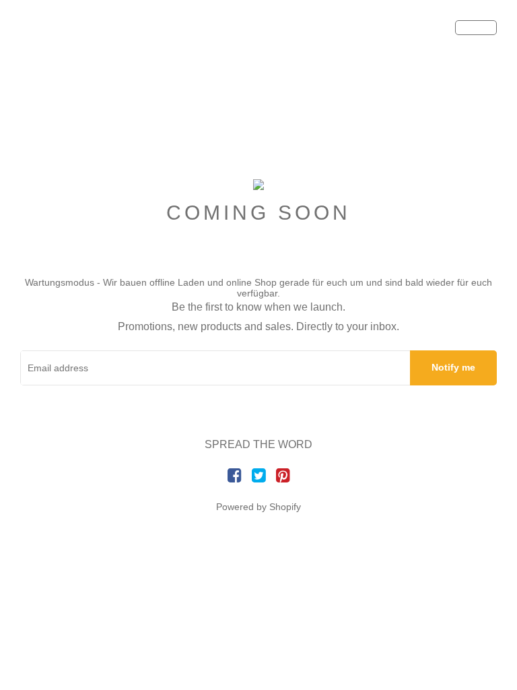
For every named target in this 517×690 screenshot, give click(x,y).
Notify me (453, 367)
